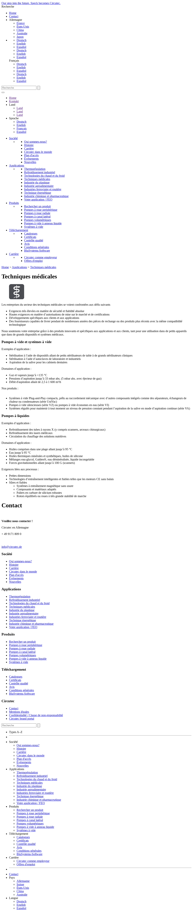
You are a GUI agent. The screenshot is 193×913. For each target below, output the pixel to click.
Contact (13, 16)
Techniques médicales (37, 179)
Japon (20, 36)
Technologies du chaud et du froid (44, 175)
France (21, 23)
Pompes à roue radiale (37, 213)
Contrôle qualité (33, 240)
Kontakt (14, 101)
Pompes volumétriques (37, 220)
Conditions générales (36, 247)
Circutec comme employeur (40, 257)
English (21, 43)
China (20, 30)
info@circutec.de (12, 546)
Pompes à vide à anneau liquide (43, 223)
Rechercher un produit (37, 206)
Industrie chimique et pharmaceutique (46, 196)
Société (13, 138)
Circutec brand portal (21, 718)
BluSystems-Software (37, 250)
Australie (22, 33)
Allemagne (23, 881)
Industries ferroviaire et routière (42, 189)
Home (12, 13)
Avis (27, 243)
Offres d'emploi (33, 260)
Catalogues (30, 233)
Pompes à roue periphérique (40, 209)
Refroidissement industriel (39, 172)
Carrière (29, 148)
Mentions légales (19, 711)
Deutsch (21, 40)
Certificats (30, 237)
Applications (16, 165)
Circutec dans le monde (38, 151)
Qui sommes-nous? (35, 141)
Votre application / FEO (38, 199)
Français (22, 128)
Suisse (20, 884)
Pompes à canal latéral (37, 216)
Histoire (29, 145)
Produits (14, 203)
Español (21, 47)
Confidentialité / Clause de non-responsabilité (36, 715)
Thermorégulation (34, 169)
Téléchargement (18, 230)
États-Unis (23, 26)
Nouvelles (30, 162)
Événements (31, 158)
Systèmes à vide (33, 226)
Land (20, 108)
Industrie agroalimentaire (39, 186)
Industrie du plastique (37, 182)
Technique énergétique (37, 192)
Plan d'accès (31, 155)
